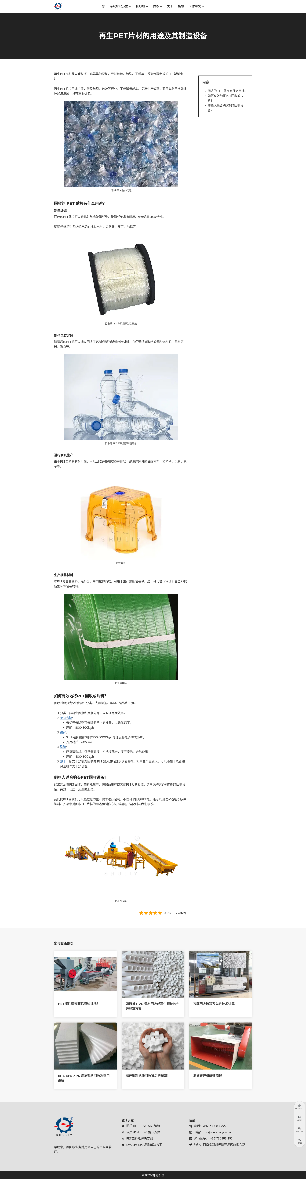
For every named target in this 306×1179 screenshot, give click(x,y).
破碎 (63, 732)
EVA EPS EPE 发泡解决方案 (144, 1145)
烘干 (63, 761)
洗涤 (63, 747)
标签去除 (66, 718)
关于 (170, 6)
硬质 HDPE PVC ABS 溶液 (143, 1126)
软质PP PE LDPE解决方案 (143, 1132)
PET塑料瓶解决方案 (139, 1138)
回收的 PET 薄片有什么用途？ (228, 91)
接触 (181, 6)
